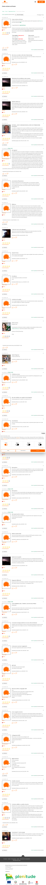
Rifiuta (8, 450)
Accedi (3, 14)
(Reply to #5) (10, 148)
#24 (43, 578)
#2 (43, 53)
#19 (43, 465)
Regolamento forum (12, 11)
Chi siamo (5, 858)
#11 (43, 274)
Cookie (18, 858)
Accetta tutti (37, 450)
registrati (6, 14)
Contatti (9, 858)
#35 (43, 830)
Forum (6, 11)
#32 (43, 756)
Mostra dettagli (42, 447)
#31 (43, 733)
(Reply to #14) (10, 372)
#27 (43, 644)
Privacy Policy (6, 439)
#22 (43, 531)
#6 (43, 148)
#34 (43, 802)
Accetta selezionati (23, 450)
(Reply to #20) (10, 512)
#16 (43, 395)
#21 (43, 512)
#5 (43, 123)
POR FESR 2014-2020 (16, 860)
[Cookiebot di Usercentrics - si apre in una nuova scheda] (40, 433)
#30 (43, 710)
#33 (43, 779)
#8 (43, 202)
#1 (43, 17)
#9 (43, 227)
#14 (43, 353)
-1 (7, 48)
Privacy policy (13, 858)
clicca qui (4, 438)
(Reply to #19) (10, 488)
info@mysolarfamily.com (16, 328)
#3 (43, 76)
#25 (43, 601)
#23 (43, 555)
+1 (3, 48)
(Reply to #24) (10, 601)
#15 (43, 372)
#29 (43, 686)
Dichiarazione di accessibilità (25, 858)
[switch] (17, 445)
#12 (43, 297)
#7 (43, 179)
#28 (43, 663)
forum (40, 20)
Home (3, 11)
